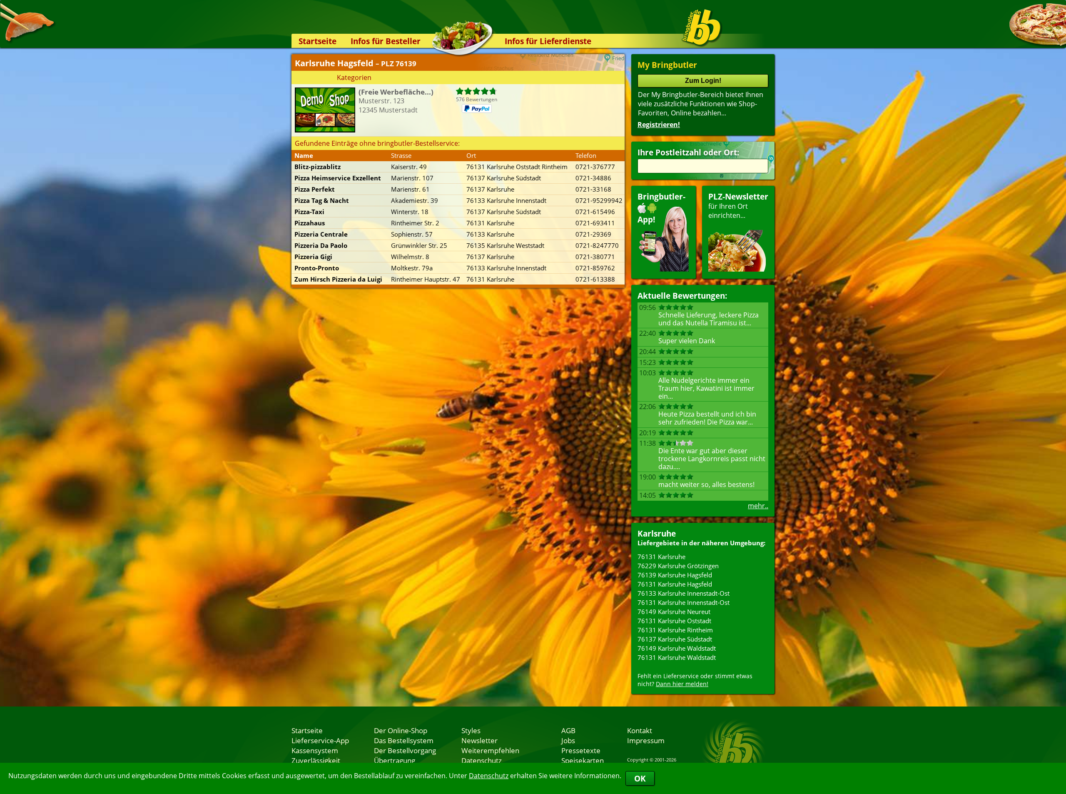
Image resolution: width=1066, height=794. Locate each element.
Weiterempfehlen (490, 750)
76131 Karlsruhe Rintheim (675, 630)
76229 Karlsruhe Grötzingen (678, 566)
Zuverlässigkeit (315, 760)
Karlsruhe (657, 533)
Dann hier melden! (682, 684)
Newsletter (479, 740)
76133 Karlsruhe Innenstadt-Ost (684, 593)
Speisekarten (582, 760)
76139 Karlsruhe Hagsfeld (675, 575)
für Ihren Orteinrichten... (738, 205)
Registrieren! (659, 124)
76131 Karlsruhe (661, 556)
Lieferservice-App (320, 740)
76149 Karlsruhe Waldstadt (677, 648)
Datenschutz (488, 775)
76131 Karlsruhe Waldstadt (677, 657)
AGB (568, 730)
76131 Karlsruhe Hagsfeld (675, 584)
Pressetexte (580, 750)
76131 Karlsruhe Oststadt (674, 621)
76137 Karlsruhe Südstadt (675, 639)
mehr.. (758, 505)
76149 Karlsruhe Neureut (674, 611)
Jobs (568, 740)
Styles (471, 730)
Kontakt (639, 730)
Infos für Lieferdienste (548, 41)
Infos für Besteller (386, 41)
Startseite (317, 41)
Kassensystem (314, 750)
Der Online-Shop (400, 730)
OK (640, 778)
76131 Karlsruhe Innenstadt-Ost (684, 602)
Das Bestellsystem (403, 740)
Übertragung (394, 760)
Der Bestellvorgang (405, 750)
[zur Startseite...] (701, 27)
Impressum (646, 740)
